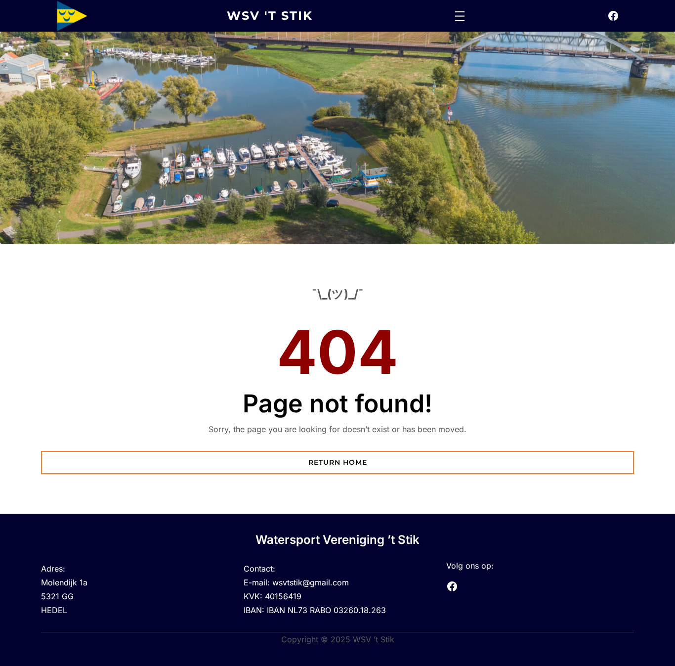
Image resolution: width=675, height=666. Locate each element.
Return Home (337, 462)
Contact (258, 569)
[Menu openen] (460, 16)
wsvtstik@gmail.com (310, 582)
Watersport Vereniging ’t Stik (337, 540)
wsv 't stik (270, 15)
